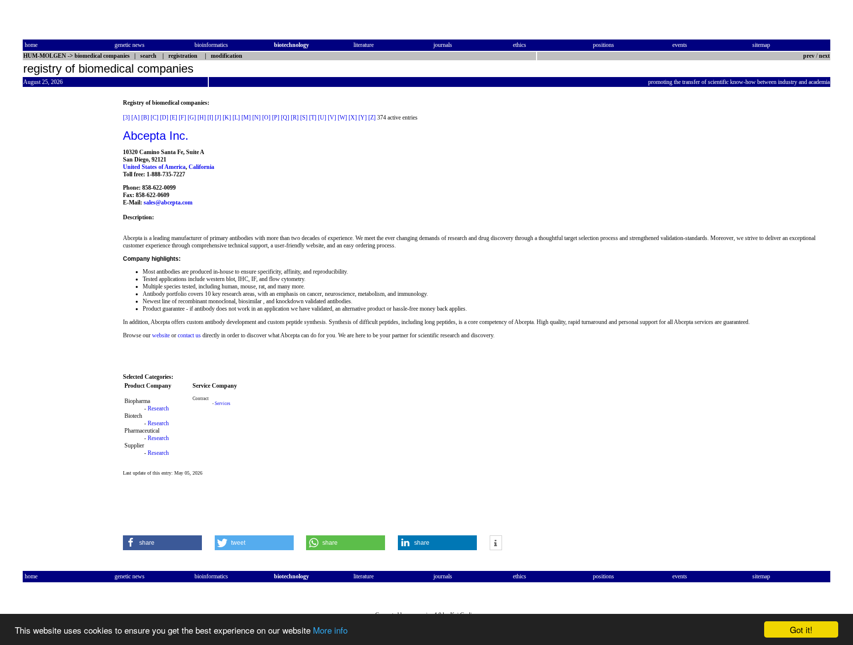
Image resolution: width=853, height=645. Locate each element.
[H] (201, 117)
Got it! (801, 629)
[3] (126, 117)
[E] (173, 117)
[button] (162, 542)
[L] (236, 117)
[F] (182, 117)
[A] (135, 117)
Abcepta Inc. (156, 135)
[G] (192, 117)
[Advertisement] (64, 247)
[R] (295, 117)
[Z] (372, 117)
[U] (322, 117)
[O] (266, 117)
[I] (210, 117)
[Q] (285, 117)
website (161, 335)
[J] (218, 117)
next (824, 55)
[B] (145, 117)
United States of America (154, 166)
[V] (332, 117)
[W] (342, 117)
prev (808, 55)
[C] (154, 117)
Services (223, 403)
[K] (227, 117)
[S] (304, 117)
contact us (189, 335)
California (201, 166)
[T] (312, 117)
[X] (353, 117)
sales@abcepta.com (168, 202)
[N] (256, 117)
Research (158, 408)
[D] (164, 117)
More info (330, 630)
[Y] (362, 117)
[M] (246, 117)
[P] (275, 117)
